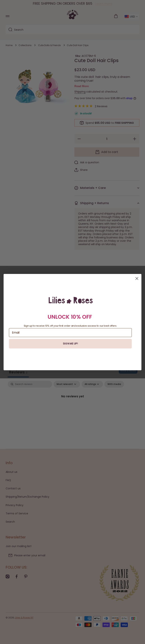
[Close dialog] (137, 278)
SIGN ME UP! (70, 343)
